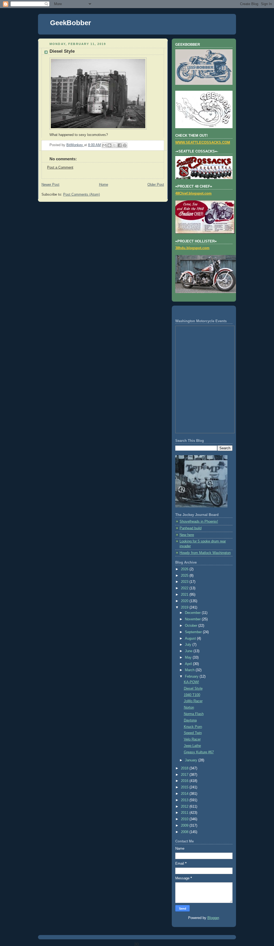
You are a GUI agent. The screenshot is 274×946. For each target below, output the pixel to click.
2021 (185, 595)
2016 (185, 781)
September (194, 632)
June (189, 651)
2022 (185, 588)
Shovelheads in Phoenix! (199, 521)
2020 (185, 601)
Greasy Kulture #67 (199, 752)
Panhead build (190, 528)
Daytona (190, 720)
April (189, 664)
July (188, 645)
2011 (185, 813)
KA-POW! (191, 682)
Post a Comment (60, 167)
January (191, 760)
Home (103, 185)
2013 (185, 800)
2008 (185, 832)
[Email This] (104, 145)
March (190, 670)
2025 (185, 576)
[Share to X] (114, 145)
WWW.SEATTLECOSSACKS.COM (202, 143)
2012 (185, 806)
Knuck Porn (193, 727)
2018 (185, 768)
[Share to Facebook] (119, 145)
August (191, 638)
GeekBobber (70, 23)
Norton (189, 707)
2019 (185, 607)
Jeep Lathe (192, 746)
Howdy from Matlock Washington (205, 553)
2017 (185, 775)
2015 (185, 787)
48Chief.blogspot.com (193, 193)
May (189, 657)
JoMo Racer (193, 701)
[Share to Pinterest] (124, 145)
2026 (185, 569)
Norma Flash (194, 714)
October (191, 626)
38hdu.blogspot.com (192, 248)
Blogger (213, 918)
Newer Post (50, 185)
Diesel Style (193, 688)
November (193, 619)
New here (187, 535)
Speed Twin (193, 733)
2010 (185, 819)
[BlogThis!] (109, 145)
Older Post (155, 185)
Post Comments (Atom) (81, 194)
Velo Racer (192, 739)
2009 (185, 825)
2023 (185, 582)
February (192, 676)
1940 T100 (192, 695)
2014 (185, 794)
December (193, 613)
